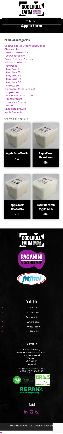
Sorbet (10, 105)
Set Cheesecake (15, 55)
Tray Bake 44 (13, 79)
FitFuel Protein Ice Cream (20, 95)
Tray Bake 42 (13, 75)
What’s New (33, 321)
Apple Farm (12, 92)
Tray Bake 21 (13, 72)
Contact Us (33, 312)
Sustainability (33, 317)
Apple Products (13, 112)
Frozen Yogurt (14, 99)
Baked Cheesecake (17, 52)
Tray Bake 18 (13, 69)
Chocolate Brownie (15, 109)
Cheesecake (11, 49)
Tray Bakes (10, 65)
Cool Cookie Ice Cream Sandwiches (24, 46)
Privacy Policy (33, 326)
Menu (32, 21)
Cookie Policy (33, 331)
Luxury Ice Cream (16, 102)
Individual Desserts (15, 62)
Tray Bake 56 (13, 82)
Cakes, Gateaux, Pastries (18, 59)
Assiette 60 (12, 85)
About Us (32, 307)
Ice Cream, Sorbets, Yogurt (19, 89)
